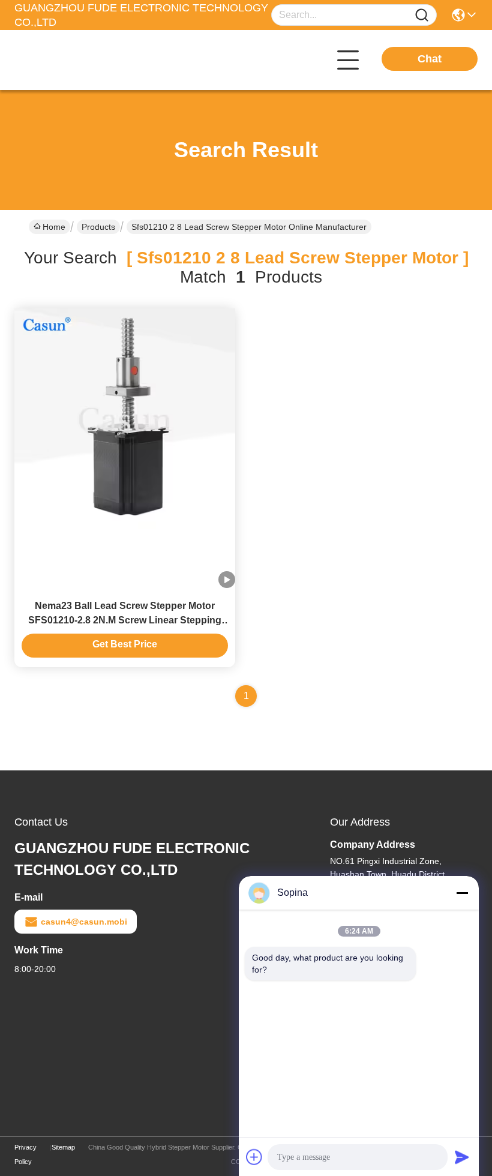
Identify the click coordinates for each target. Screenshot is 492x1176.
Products (98, 227)
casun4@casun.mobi (84, 921)
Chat (430, 59)
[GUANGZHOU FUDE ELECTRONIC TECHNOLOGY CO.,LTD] (80, 60)
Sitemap (63, 1147)
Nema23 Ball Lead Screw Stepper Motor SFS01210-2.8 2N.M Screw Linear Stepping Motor (124, 620)
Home (54, 227)
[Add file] (254, 1157)
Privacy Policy (25, 1154)
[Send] (462, 1157)
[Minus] (462, 893)
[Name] (422, 15)
